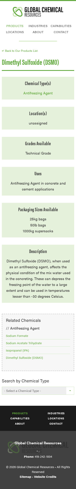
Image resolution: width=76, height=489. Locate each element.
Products (15, 26)
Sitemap (25, 476)
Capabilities (61, 26)
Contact (61, 32)
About (38, 32)
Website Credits (45, 476)
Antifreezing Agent (38, 92)
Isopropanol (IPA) (17, 350)
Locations (15, 32)
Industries (38, 26)
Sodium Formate (17, 335)
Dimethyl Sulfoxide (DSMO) (24, 357)
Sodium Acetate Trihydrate (24, 343)
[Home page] (38, 12)
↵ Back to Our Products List (19, 51)
